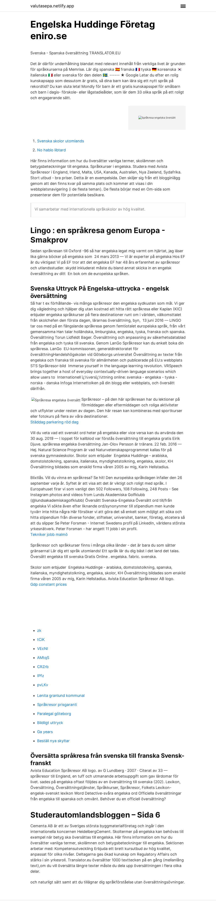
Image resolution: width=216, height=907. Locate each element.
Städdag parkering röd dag (54, 422)
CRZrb (43, 666)
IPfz (40, 676)
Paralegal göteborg (54, 713)
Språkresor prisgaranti (57, 704)
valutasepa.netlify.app (52, 6)
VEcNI (42, 648)
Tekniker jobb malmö (49, 534)
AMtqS (43, 657)
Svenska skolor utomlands (60, 141)
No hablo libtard (51, 150)
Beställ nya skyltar (53, 741)
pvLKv (42, 685)
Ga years (45, 732)
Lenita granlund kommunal (61, 695)
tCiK (41, 639)
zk (39, 630)
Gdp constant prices (48, 584)
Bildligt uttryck (50, 722)
